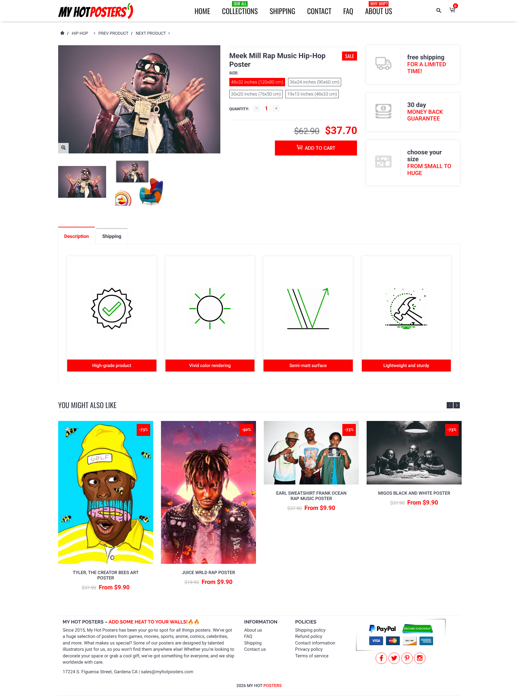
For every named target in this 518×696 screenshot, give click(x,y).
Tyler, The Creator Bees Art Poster (106, 575)
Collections (240, 8)
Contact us (255, 649)
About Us (378, 8)
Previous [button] (450, 405)
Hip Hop (80, 33)
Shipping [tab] (111, 236)
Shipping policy (310, 630)
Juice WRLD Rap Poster (208, 572)
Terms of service (312, 656)
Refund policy (308, 636)
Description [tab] (76, 236)
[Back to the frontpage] (62, 33)
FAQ (348, 10)
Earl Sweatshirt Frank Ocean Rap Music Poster (311, 495)
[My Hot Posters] (95, 10)
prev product (114, 33)
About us (253, 630)
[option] (82, 182)
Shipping (282, 10)
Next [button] (457, 405)
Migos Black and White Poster (414, 493)
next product (152, 33)
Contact (319, 10)
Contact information (315, 643)
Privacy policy (309, 649)
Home (202, 10)
